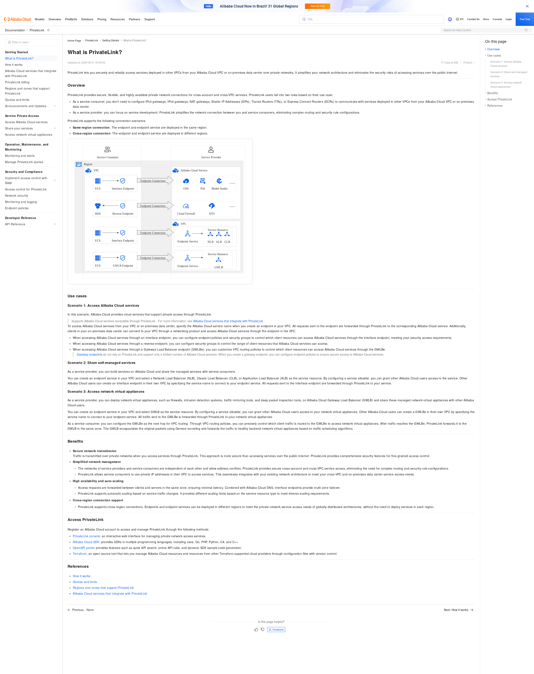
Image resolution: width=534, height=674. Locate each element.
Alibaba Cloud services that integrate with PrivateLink (228, 321)
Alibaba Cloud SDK (86, 542)
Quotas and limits (85, 582)
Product (467, 62)
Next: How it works (456, 610)
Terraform (80, 553)
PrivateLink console (86, 536)
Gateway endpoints (89, 354)
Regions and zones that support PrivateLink (103, 587)
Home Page (74, 40)
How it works (82, 576)
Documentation (15, 30)
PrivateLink (37, 30)
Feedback (278, 629)
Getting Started (110, 40)
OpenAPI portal (83, 548)
